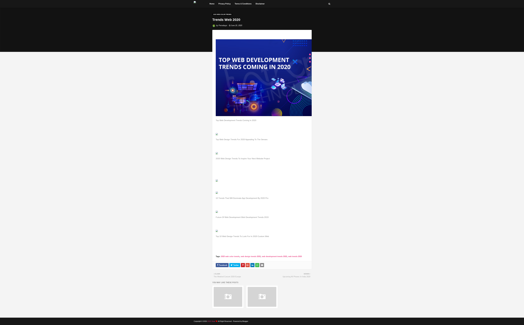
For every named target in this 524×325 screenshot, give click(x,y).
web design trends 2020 (251, 256)
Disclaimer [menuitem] (260, 4)
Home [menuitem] (211, 4)
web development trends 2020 (274, 256)
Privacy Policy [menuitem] (224, 4)
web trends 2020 (295, 256)
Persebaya (223, 25)
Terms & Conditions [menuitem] (243, 4)
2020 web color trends (230, 256)
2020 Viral (211, 321)
